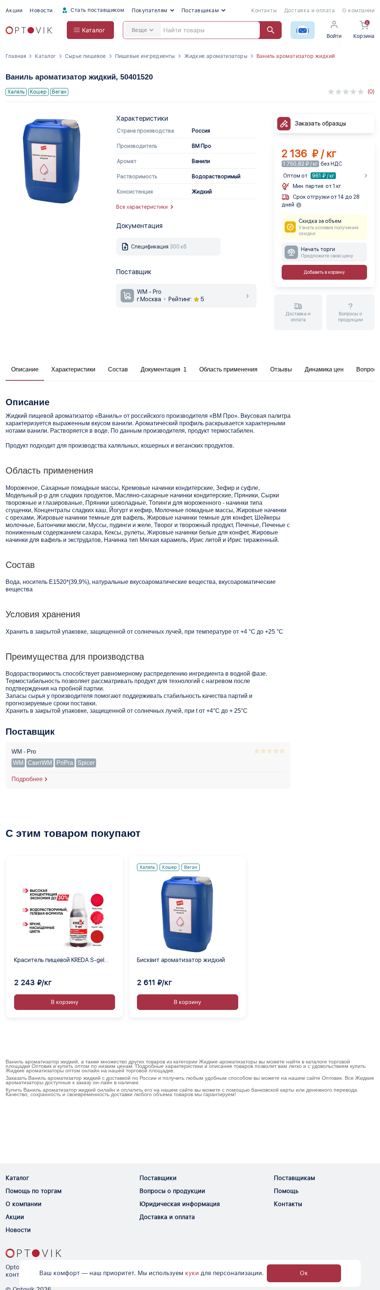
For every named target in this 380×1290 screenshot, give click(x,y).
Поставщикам (200, 10)
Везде (139, 30)
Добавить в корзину (324, 272)
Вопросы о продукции (172, 1191)
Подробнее (27, 779)
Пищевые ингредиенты (145, 56)
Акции (14, 10)
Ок (304, 1273)
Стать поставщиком (97, 10)
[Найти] (267, 30)
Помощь (286, 1191)
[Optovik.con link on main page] (33, 1253)
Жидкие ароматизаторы (216, 56)
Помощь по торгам (34, 1191)
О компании (358, 10)
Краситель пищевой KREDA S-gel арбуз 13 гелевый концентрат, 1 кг (61, 960)
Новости (41, 10)
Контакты (264, 10)
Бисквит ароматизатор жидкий (181, 960)
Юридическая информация (180, 1204)
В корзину (64, 1002)
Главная (16, 56)
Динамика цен (324, 369)
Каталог (45, 56)
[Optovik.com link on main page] (29, 30)
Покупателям (149, 10)
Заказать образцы (320, 123)
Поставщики (158, 1178)
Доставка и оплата (309, 10)
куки (192, 1273)
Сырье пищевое (85, 56)
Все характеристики (142, 206)
